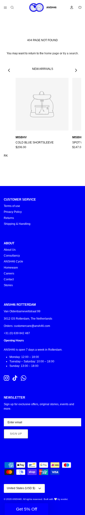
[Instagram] (6, 378)
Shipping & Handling (17, 224)
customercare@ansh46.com (32, 326)
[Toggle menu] (5, 7)
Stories (8, 285)
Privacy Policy (13, 212)
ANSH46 (17, 499)
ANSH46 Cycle (13, 261)
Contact (9, 279)
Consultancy (12, 255)
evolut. (64, 499)
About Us (10, 249)
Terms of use (12, 206)
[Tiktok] (15, 378)
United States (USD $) (21, 488)
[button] (26, 509)
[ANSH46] (42, 7)
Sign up (16, 433)
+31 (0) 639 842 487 (17, 333)
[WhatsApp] (23, 378)
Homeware (11, 267)
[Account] (69, 7)
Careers (9, 273)
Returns (9, 218)
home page (51, 53)
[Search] (15, 7)
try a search (70, 53)
